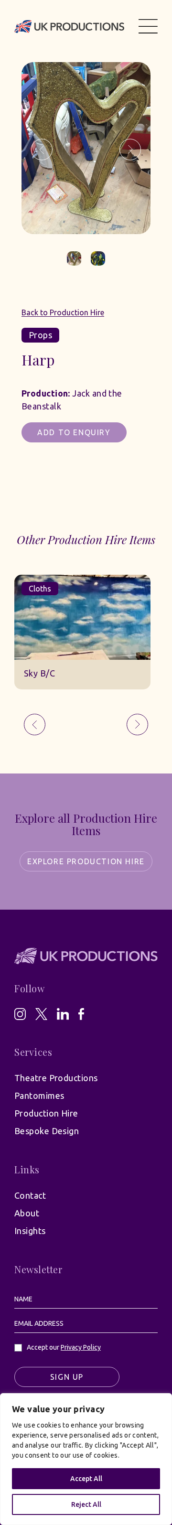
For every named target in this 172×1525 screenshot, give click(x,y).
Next (130, 150)
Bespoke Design (46, 1131)
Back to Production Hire (63, 312)
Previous (42, 150)
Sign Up (67, 1377)
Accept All (86, 1478)
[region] (86, 1459)
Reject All (86, 1504)
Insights (30, 1230)
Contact (30, 1195)
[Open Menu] (148, 26)
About (26, 1213)
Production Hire (46, 1113)
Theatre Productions (56, 1078)
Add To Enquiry (73, 432)
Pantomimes (39, 1095)
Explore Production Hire (86, 861)
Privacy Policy (81, 1347)
